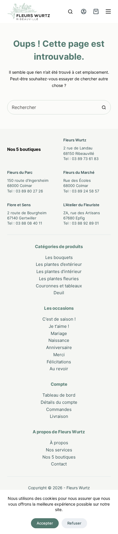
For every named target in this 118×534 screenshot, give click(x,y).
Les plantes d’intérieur (59, 271)
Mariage (59, 333)
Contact (59, 464)
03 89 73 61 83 (85, 158)
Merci (59, 354)
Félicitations (59, 362)
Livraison (59, 416)
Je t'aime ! (59, 326)
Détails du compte (59, 402)
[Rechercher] (70, 11)
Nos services (59, 450)
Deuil (59, 292)
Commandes (59, 409)
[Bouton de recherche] (104, 107)
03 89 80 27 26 (29, 191)
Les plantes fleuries (59, 278)
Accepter (45, 523)
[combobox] (52, 107)
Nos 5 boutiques (59, 457)
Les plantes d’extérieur (59, 264)
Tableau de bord (58, 395)
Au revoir (59, 368)
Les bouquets (59, 257)
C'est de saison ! (59, 319)
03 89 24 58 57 (85, 191)
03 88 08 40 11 (29, 223)
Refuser (74, 523)
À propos (59, 442)
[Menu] (108, 11)
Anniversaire (59, 347)
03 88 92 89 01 (85, 223)
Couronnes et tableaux (59, 286)
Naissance (58, 340)
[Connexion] (83, 11)
